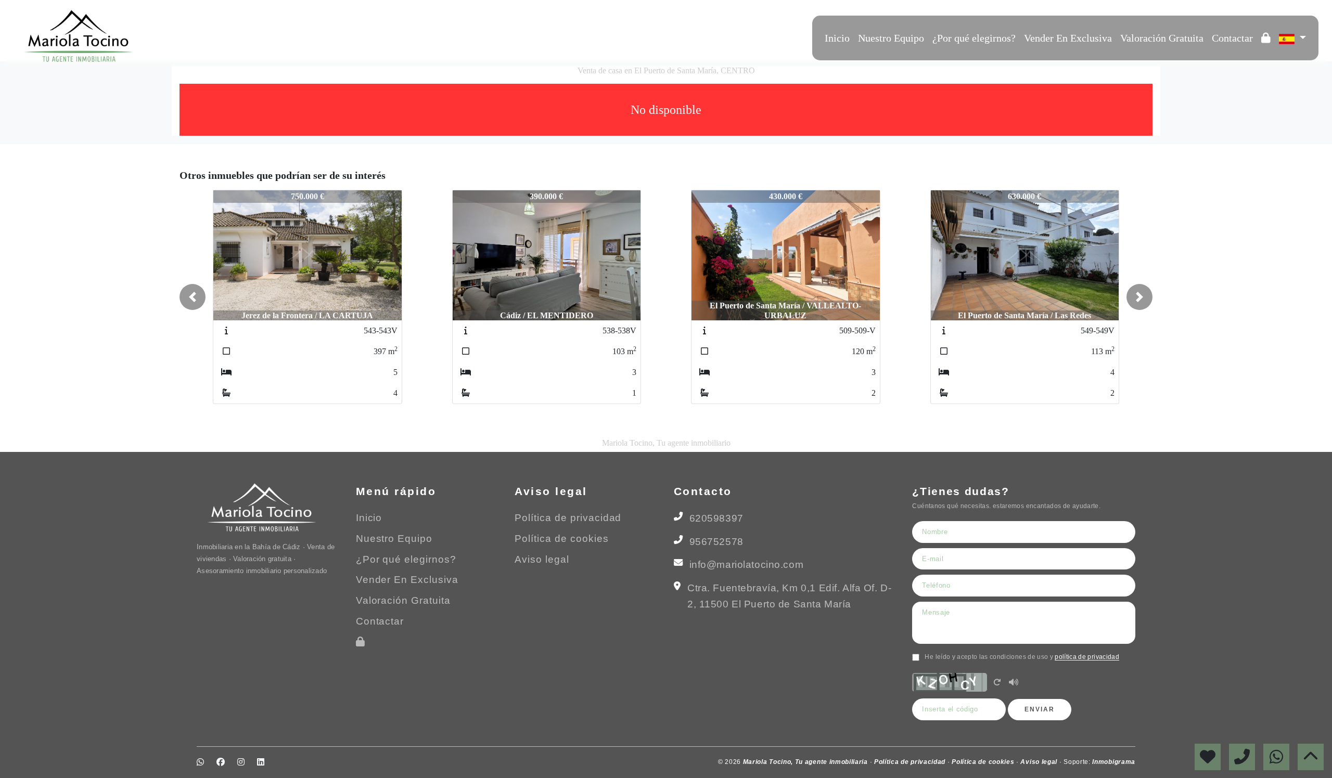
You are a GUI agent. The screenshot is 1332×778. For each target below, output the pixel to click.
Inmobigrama (1113, 762)
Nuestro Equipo (891, 38)
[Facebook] (187, 36)
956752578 (716, 541)
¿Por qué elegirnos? (974, 38)
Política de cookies (561, 538)
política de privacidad (1087, 657)
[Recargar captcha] (997, 683)
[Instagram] (201, 36)
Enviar (1039, 709)
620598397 (716, 518)
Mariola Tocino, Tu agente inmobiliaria (806, 762)
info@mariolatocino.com (746, 564)
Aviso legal (542, 559)
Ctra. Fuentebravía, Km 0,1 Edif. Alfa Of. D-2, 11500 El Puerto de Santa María (789, 596)
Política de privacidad (568, 517)
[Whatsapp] (173, 36)
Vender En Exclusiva (1068, 38)
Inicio (837, 38)
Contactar (1232, 38)
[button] (193, 297)
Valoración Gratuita (1161, 38)
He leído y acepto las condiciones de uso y (1022, 657)
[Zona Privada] (1266, 38)
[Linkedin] (215, 36)
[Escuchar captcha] (1013, 683)
